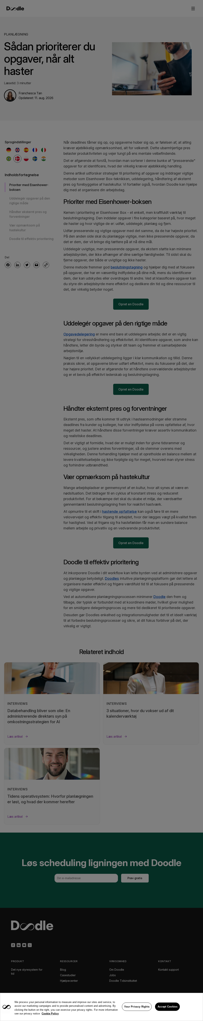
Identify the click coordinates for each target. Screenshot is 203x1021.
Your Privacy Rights (137, 1006)
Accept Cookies (167, 1006)
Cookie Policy (50, 1013)
